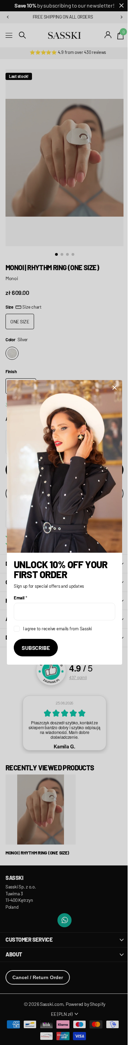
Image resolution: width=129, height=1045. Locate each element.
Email (20, 594)
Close (109, 391)
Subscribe (36, 644)
